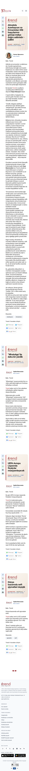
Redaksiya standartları (7, 722)
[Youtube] (13, 748)
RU (17, 768)
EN (11, 768)
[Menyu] (26, 10)
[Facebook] (6, 748)
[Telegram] (16, 748)
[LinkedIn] (20, 748)
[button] (2, 17)
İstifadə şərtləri (5, 733)
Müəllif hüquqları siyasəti (7, 737)
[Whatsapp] (2, 748)
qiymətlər (9, 638)
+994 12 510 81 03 (5, 697)
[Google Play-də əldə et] (20, 755)
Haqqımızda (4, 715)
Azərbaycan (10, 317)
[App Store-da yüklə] (7, 755)
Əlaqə (2, 720)
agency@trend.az (5, 699)
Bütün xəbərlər (16, 56)
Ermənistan (19, 317)
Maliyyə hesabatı (5, 727)
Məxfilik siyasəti (5, 735)
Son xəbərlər (4, 706)
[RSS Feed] (24, 748)
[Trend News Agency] (5, 684)
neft (16, 638)
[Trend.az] (6, 10)
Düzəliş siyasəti (5, 724)
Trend (14, 88)
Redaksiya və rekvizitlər (7, 717)
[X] (9, 748)
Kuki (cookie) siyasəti (6, 740)
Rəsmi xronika (4, 709)
